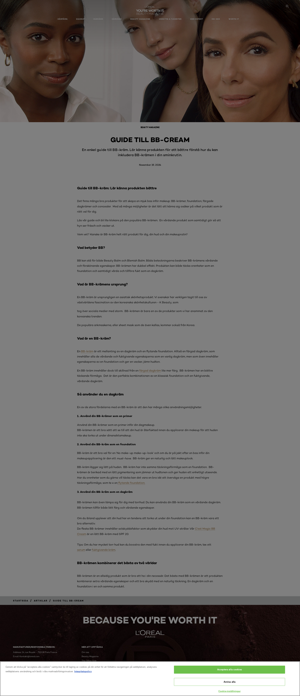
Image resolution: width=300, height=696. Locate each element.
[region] (150, 678)
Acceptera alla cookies (229, 669)
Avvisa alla (229, 682)
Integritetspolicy (83, 671)
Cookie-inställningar (229, 691)
